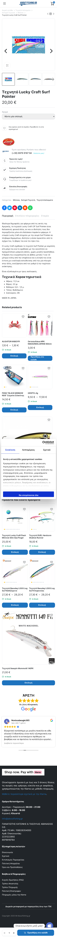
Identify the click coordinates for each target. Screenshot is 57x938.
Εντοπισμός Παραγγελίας (13, 860)
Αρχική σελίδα (7, 10)
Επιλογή (14, 356)
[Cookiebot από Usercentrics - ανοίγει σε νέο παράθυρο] (42, 442)
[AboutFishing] (28, 3)
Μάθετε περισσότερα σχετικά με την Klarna (24, 794)
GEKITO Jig (33, 393)
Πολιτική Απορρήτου (11, 863)
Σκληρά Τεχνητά (8, 13)
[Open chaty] (49, 925)
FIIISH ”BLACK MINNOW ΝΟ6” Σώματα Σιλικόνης (13, 394)
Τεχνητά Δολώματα (23, 10)
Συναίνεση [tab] (10, 450)
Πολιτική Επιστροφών (11, 891)
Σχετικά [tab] (46, 450)
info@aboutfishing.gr (12, 818)
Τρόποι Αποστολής (10, 883)
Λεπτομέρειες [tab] (28, 450)
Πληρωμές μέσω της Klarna (14, 895)
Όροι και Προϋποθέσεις (12, 867)
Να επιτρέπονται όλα (28, 495)
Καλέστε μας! (39, 153)
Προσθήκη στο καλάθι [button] (37, 358)
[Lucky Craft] (8, 142)
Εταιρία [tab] (45, 215)
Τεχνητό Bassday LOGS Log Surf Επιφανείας (42, 589)
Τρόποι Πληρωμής (10, 887)
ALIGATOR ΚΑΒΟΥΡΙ (11, 341)
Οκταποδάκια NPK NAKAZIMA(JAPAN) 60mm (40, 342)
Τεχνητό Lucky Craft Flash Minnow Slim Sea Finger (14, 536)
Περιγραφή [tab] (7, 215)
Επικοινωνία (7, 852)
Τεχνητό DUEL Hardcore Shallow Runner (40, 536)
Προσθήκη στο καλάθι (37, 932)
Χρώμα (5, 112)
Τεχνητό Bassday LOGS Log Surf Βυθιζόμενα (14, 589)
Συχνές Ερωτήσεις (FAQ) (13, 880)
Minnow (21, 13)
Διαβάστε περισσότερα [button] (14, 743)
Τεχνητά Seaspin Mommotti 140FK (17, 668)
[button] (7, 65)
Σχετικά (5, 856)
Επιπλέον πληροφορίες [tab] (27, 215)
